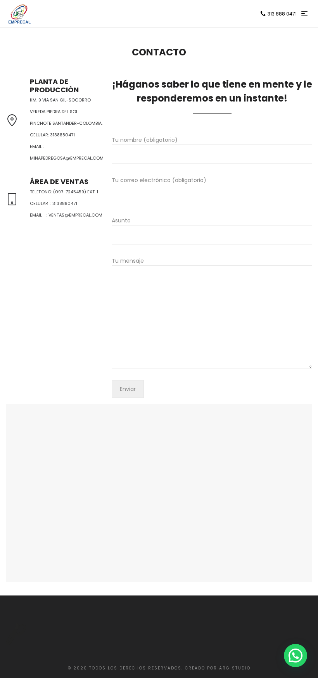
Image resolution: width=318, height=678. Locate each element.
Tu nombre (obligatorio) (145, 140)
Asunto (121, 220)
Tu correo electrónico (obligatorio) (159, 180)
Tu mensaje (128, 261)
